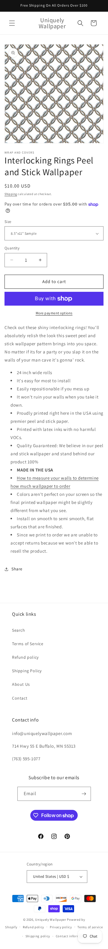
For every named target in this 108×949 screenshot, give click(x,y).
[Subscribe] (84, 794)
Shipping (10, 194)
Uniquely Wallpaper (50, 919)
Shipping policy (38, 936)
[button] (12, 23)
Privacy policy (61, 927)
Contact (19, 698)
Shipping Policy (27, 670)
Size (7, 221)
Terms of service (90, 927)
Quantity (12, 248)
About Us (21, 684)
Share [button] (16, 569)
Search (18, 630)
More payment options (54, 313)
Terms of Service (28, 643)
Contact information (72, 936)
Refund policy (25, 657)
